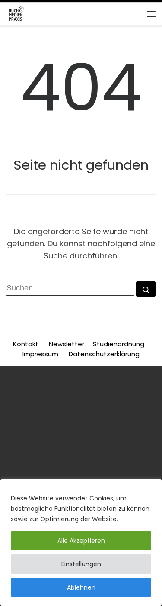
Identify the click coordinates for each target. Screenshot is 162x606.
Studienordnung (119, 343)
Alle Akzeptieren (81, 540)
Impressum (40, 353)
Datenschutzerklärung (104, 353)
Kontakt (25, 343)
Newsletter (66, 343)
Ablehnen (81, 587)
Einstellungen (81, 564)
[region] (81, 542)
